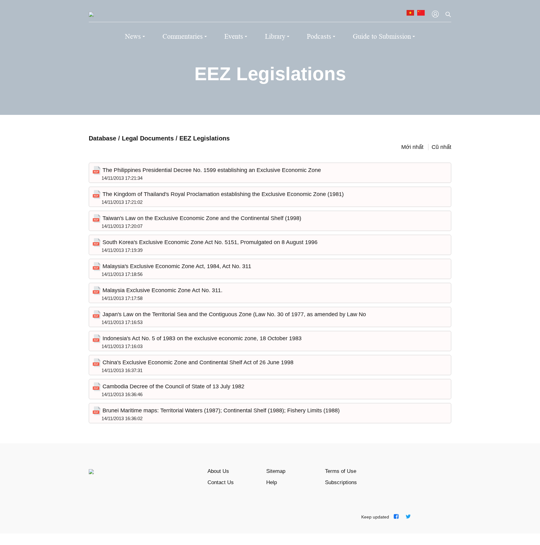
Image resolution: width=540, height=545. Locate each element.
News (133, 36)
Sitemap (275, 471)
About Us (218, 471)
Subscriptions (341, 482)
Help (271, 482)
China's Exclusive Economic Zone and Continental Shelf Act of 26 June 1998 (197, 362)
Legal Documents (149, 138)
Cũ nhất (441, 147)
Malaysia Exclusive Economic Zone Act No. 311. (161, 290)
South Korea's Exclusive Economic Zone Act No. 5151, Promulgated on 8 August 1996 (209, 242)
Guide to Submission (382, 36)
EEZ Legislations (204, 138)
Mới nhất (412, 147)
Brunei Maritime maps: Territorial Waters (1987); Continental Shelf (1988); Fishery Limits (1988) (220, 410)
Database (102, 138)
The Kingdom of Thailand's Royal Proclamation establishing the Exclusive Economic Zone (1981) (222, 194)
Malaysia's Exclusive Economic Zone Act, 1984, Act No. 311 (176, 266)
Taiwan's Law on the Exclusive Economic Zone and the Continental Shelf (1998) (201, 218)
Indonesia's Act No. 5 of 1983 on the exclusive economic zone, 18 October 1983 (201, 338)
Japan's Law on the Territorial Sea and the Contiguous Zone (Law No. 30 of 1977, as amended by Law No (233, 314)
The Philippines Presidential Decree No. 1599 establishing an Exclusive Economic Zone (211, 170)
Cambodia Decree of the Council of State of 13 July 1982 (172, 386)
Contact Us (221, 482)
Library (275, 36)
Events (233, 36)
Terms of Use (340, 471)
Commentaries (182, 36)
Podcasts (319, 36)
